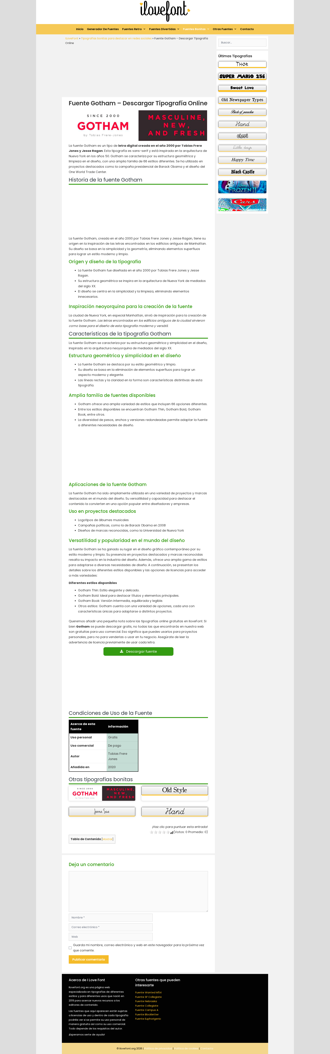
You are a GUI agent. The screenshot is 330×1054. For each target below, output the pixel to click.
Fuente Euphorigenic (148, 1018)
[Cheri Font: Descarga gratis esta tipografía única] (242, 136)
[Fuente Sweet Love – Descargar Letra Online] (242, 88)
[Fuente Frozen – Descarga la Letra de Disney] (242, 187)
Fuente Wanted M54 (148, 992)
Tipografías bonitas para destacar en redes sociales (116, 38)
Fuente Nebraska (146, 1001)
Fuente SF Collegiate (148, 997)
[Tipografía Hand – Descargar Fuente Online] (174, 811)
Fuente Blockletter (147, 1014)
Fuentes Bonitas (194, 29)
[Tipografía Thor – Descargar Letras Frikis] (242, 64)
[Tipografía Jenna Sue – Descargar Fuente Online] (102, 811)
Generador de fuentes (103, 29)
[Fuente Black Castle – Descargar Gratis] (242, 172)
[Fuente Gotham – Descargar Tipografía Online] (102, 793)
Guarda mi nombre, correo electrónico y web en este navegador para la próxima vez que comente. (138, 947)
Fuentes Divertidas (162, 29)
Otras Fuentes (223, 29)
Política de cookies (186, 1048)
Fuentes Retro (132, 29)
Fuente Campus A (146, 1010)
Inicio (80, 29)
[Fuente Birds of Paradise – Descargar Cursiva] (242, 112)
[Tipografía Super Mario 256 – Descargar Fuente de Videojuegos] (242, 76)
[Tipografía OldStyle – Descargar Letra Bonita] (174, 790)
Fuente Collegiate (146, 1005)
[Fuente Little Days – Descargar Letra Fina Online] (242, 148)
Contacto (247, 29)
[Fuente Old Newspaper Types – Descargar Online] (242, 100)
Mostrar (107, 839)
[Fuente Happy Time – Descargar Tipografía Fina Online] (242, 160)
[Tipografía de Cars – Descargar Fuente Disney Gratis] (242, 204)
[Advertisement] (138, 71)
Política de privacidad (158, 1048)
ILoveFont (71, 38)
